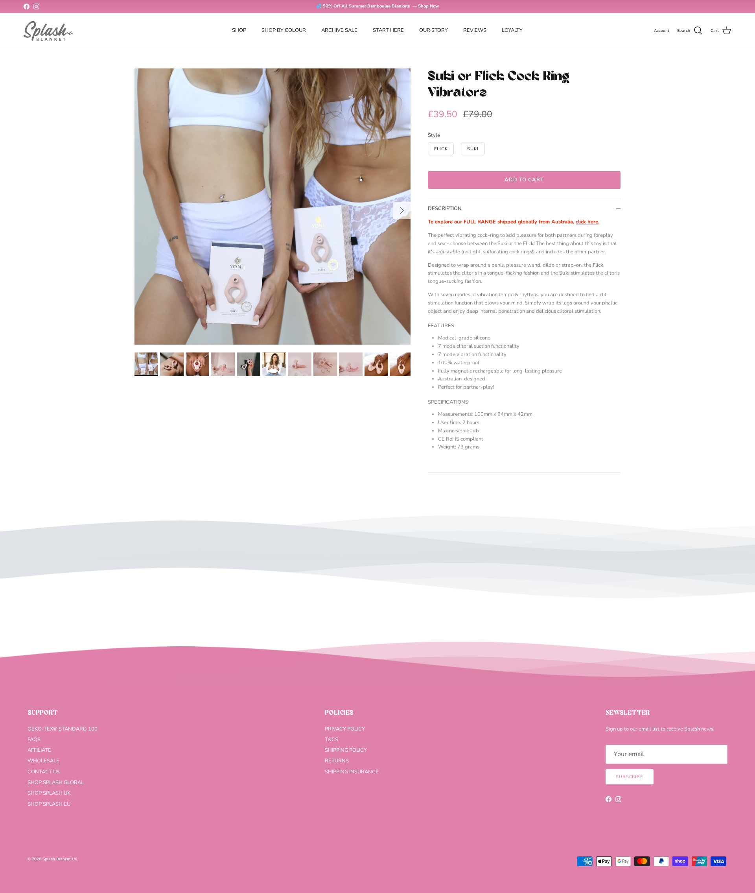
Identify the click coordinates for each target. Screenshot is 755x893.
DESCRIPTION (445, 208)
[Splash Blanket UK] (48, 31)
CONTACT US (44, 771)
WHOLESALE (43, 760)
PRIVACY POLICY (345, 728)
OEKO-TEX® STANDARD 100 (63, 728)
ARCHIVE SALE (339, 30)
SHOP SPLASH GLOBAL (56, 782)
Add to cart (524, 179)
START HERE (388, 30)
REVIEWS (474, 30)
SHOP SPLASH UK (49, 793)
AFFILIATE (39, 750)
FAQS (34, 739)
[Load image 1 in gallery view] (272, 206)
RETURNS (337, 760)
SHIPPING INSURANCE (352, 771)
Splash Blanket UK (59, 859)
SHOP (239, 30)
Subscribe (629, 777)
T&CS (331, 739)
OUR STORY (433, 30)
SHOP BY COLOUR (283, 30)
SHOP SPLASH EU (49, 804)
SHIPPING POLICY (346, 750)
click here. (587, 221)
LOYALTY (512, 30)
